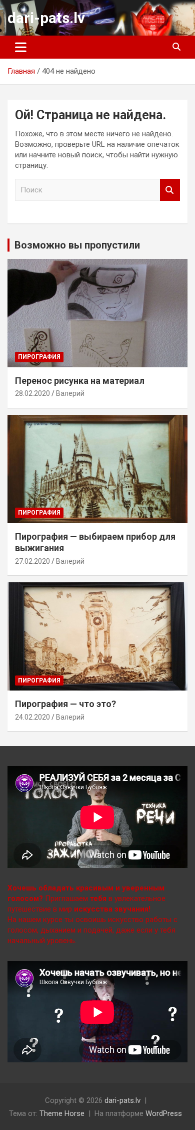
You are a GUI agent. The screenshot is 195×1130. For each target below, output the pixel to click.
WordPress (164, 1113)
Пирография (39, 356)
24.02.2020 (32, 717)
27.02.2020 (32, 561)
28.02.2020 (32, 393)
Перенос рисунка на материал (79, 380)
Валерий (70, 393)
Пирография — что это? (65, 704)
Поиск (170, 190)
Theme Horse (62, 1113)
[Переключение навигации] (21, 47)
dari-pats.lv (46, 18)
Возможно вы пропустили (77, 245)
